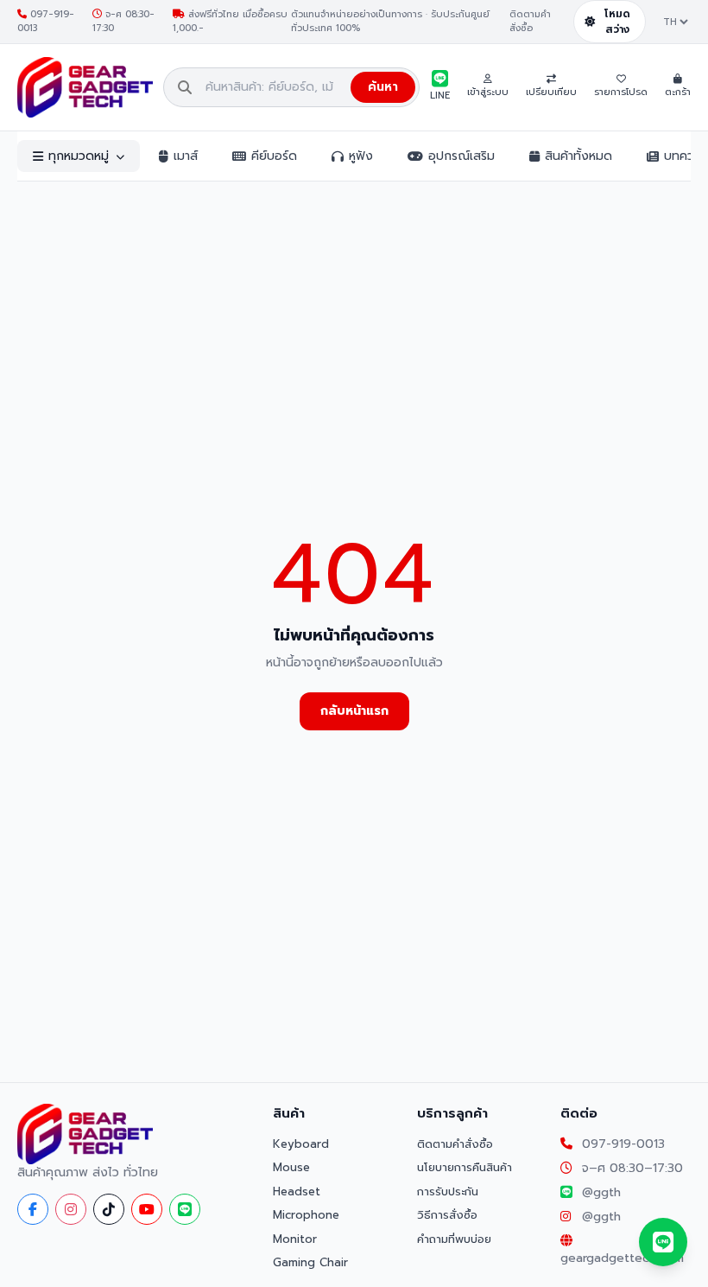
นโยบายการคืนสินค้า (464, 1167)
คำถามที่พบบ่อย (454, 1239)
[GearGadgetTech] (85, 87)
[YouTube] (146, 1209)
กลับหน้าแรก (354, 711)
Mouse (291, 1167)
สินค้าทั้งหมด (578, 156)
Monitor (295, 1239)
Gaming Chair (310, 1262)
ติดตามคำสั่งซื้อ (530, 22)
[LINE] (184, 1209)
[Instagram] (70, 1209)
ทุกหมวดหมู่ (78, 156)
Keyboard (301, 1144)
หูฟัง (361, 156)
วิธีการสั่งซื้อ (447, 1215)
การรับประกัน (447, 1191)
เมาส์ (186, 156)
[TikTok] (108, 1209)
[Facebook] (32, 1209)
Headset (296, 1191)
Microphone (306, 1215)
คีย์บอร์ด (274, 156)
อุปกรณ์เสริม (461, 156)
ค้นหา (383, 87)
